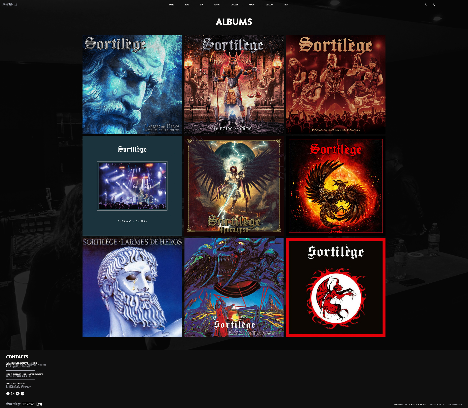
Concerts (234, 5)
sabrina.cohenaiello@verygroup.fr (18, 387)
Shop (286, 5)
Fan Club (269, 5)
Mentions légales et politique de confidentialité (446, 404)
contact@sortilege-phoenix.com (18, 376)
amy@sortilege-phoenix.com (20, 367)
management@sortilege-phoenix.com (33, 365)
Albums (217, 5)
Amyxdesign (405, 404)
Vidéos (252, 5)
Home (171, 5)
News (187, 5)
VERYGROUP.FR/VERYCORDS (15, 385)
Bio (201, 5)
